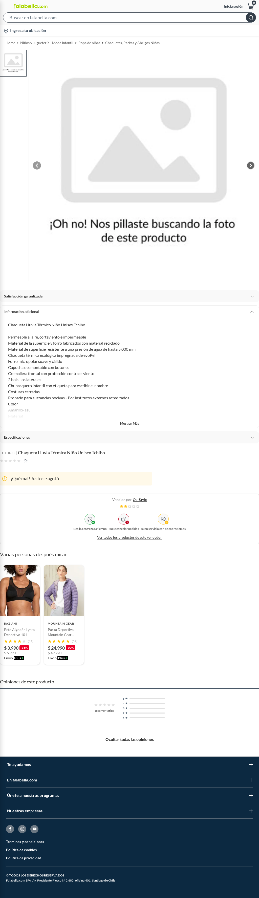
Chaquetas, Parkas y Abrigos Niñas (132, 43)
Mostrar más (129, 423)
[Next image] (251, 165)
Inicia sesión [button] (233, 6)
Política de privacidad (23, 858)
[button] (129, 18)
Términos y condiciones (25, 841)
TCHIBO (7, 453)
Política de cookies (21, 850)
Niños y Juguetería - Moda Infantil (46, 43)
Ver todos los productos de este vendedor (129, 537)
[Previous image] (37, 165)
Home (10, 43)
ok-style (140, 499)
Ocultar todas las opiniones (129, 739)
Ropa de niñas (89, 43)
